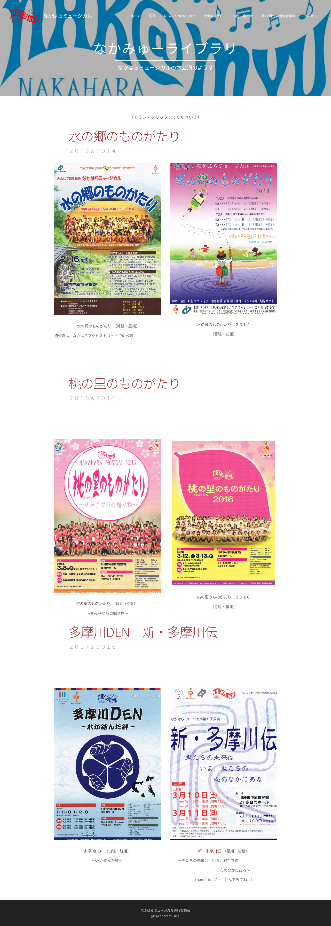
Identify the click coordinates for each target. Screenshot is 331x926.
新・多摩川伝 (209, 851)
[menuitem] (135, 16)
